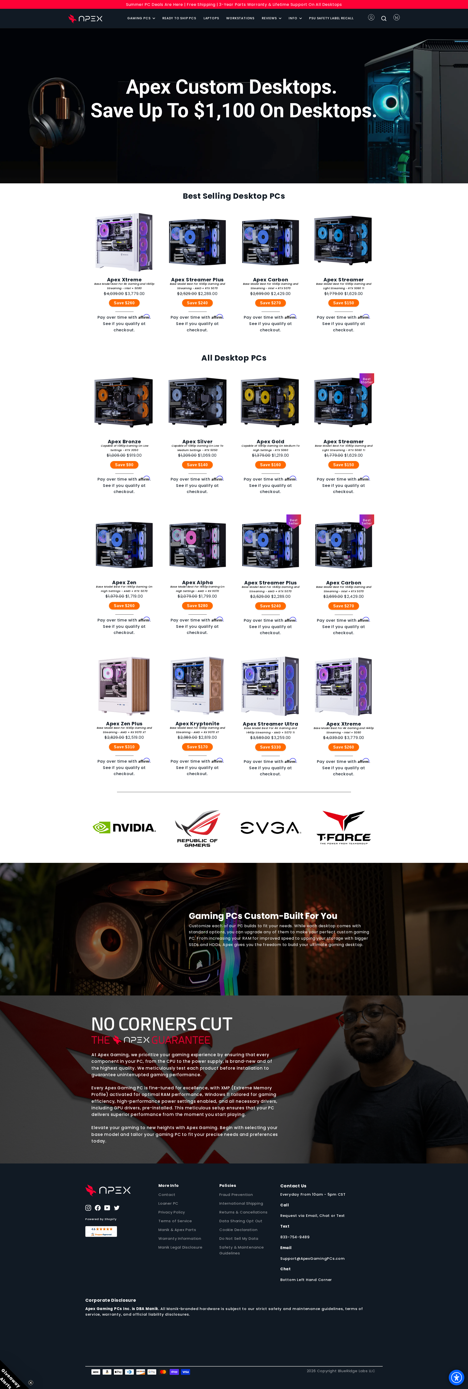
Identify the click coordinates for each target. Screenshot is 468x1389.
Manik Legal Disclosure (180, 1247)
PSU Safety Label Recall (331, 18)
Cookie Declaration (238, 1229)
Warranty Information (179, 1238)
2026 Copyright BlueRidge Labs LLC (341, 1370)
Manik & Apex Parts (177, 1229)
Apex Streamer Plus (197, 280)
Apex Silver (197, 441)
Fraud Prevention (236, 1194)
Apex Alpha (197, 582)
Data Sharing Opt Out (241, 1220)
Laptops (211, 18)
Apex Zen (124, 582)
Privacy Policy (171, 1212)
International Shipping (241, 1203)
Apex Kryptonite (198, 724)
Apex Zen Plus (124, 724)
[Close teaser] (30, 1382)
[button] (14, 1374)
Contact (167, 1194)
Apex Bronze (124, 441)
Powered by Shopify (101, 1219)
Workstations (240, 18)
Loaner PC (168, 1203)
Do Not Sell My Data (238, 1238)
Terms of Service (175, 1220)
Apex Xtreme (124, 280)
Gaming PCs (139, 18)
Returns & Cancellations (243, 1212)
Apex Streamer (343, 280)
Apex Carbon (270, 280)
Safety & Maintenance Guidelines (241, 1250)
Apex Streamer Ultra (270, 724)
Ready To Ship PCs (179, 18)
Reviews (270, 18)
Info (293, 18)
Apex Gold (270, 441)
